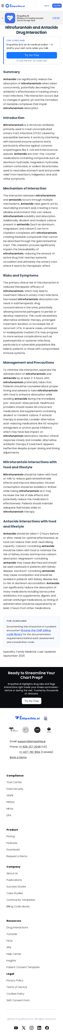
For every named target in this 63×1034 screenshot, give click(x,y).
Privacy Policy (14, 980)
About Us (12, 873)
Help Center (13, 954)
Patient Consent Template (23, 967)
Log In (46, 5)
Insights (11, 960)
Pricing (10, 836)
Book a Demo (18, 757)
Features (11, 843)
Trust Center (14, 782)
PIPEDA (10, 802)
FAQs (9, 941)
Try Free (57, 5)
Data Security (14, 789)
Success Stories (16, 886)
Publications (14, 880)
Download (13, 849)
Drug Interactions (17, 927)
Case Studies (14, 893)
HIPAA (9, 809)
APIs (8, 947)
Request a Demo (16, 856)
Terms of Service (16, 987)
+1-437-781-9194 (29, 752)
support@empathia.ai (31, 741)
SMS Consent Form (18, 1000)
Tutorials (11, 934)
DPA (8, 815)
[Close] (2, 18)
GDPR (9, 795)
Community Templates (20, 900)
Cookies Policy (15, 994)
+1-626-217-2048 (30, 747)
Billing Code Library (18, 906)
